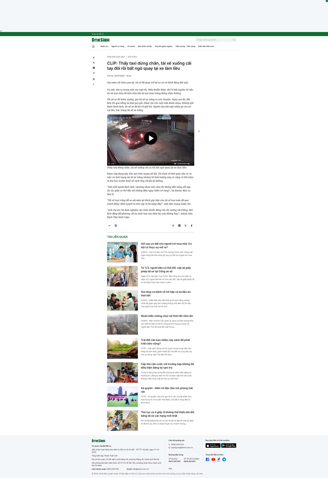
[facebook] (94, 58)
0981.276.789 (113, 469)
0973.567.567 (175, 461)
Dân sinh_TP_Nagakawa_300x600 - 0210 (217, 58)
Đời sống (132, 57)
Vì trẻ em (131, 46)
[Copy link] (94, 73)
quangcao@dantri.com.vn (182, 447)
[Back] (94, 84)
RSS (170, 469)
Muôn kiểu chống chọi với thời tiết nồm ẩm (167, 315)
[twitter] (94, 63)
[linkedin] (94, 68)
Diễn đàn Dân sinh (206, 46)
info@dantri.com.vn (141, 469)
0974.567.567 (190, 461)
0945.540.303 (177, 444)
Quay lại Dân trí (98, 34)
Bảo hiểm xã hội (145, 46)
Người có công (117, 46)
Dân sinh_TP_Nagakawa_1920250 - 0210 (164, 1)
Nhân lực (104, 46)
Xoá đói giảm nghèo (163, 46)
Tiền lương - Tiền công (185, 46)
